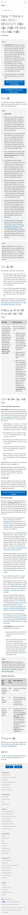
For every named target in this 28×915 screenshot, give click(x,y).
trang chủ (11, 257)
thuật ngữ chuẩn (12, 755)
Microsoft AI (4, 835)
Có (9, 767)
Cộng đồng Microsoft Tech (7, 867)
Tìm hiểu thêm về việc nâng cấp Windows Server (13, 91)
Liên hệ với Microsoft (6, 907)
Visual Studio (4, 877)
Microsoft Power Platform (6, 872)
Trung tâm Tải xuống (6, 799)
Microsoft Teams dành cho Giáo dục (8, 816)
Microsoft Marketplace (6, 870)
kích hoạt (17, 616)
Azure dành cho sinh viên (6, 828)
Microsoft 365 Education (6, 818)
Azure (3, 840)
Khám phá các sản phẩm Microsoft (8, 782)
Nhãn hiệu (4, 910)
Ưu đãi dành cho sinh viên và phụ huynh (9, 826)
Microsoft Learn (5, 862)
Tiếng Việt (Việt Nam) (8, 899)
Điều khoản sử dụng (21, 907)
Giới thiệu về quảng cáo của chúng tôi (14, 910)
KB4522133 (18, 206)
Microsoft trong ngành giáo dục (8, 811)
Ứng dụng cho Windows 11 (7, 789)
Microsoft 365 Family (6, 784)
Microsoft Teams (5, 853)
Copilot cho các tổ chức (6, 774)
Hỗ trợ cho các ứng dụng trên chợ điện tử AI (10, 865)
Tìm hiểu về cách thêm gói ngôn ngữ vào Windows (14, 493)
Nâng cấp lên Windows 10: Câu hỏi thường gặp (14, 83)
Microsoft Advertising (6, 848)
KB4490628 (7, 521)
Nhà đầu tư (4, 894)
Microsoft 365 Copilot (6, 850)
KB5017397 (14, 584)
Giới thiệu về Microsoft (6, 887)
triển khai (10, 616)
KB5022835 (10, 671)
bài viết (4, 254)
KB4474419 (23, 533)
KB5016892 (21, 557)
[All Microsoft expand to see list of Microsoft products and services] (2, 2)
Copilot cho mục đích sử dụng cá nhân (9, 777)
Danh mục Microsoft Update (18, 703)
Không (18, 767)
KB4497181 (7, 217)
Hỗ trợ (3, 5)
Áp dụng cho (5, 35)
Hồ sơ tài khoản (5, 796)
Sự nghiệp (4, 884)
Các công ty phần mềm (6, 875)
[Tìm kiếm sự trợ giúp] (5, 2)
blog (17, 380)
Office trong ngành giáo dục (7, 821)
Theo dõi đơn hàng (5, 804)
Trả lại (3, 801)
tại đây (7, 623)
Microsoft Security (5, 838)
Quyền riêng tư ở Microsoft (7, 892)
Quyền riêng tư (13, 907)
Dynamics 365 (4, 843)
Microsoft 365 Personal (6, 787)
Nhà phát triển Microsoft (6, 860)
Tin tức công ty (4, 889)
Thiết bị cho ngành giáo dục (7, 813)
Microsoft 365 (4, 779)
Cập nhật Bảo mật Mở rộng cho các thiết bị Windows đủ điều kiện (14, 226)
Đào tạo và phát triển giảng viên (8, 823)
